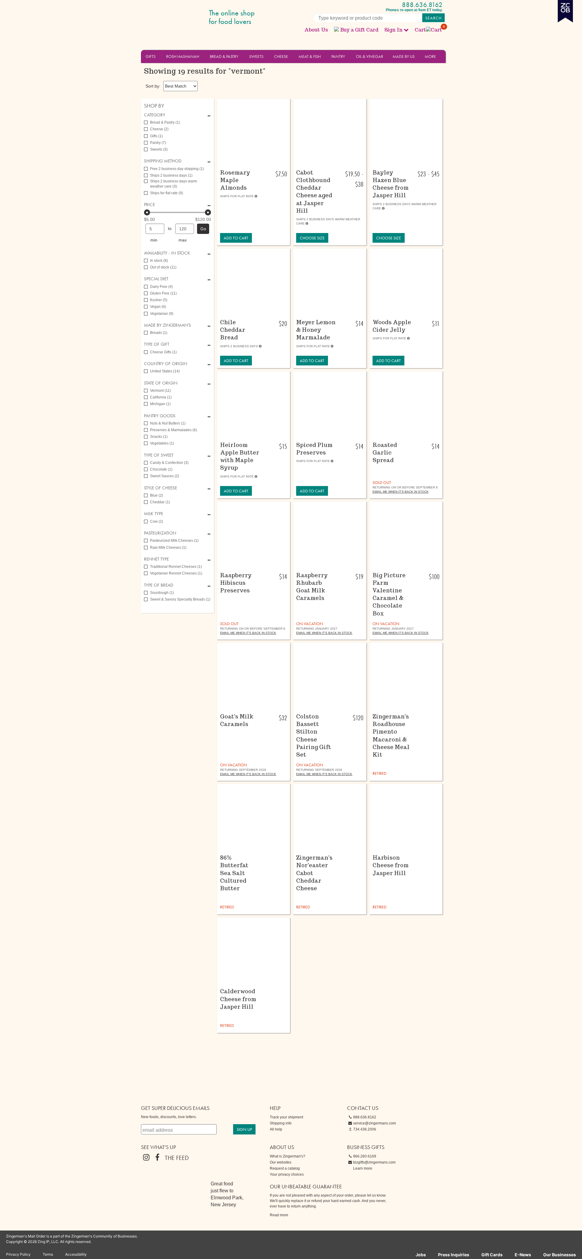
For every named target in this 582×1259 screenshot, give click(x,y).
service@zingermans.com (374, 1123)
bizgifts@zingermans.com (374, 1162)
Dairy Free (161, 287)
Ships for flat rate (166, 193)
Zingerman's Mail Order (187, 17)
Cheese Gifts (163, 352)
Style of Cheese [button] (160, 488)
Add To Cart (236, 238)
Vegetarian (161, 313)
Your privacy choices (287, 1174)
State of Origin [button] (160, 383)
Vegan (158, 307)
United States (165, 371)
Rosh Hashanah (182, 56)
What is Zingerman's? (287, 1156)
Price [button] (149, 204)
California (161, 397)
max (183, 240)
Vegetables (162, 443)
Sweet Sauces (164, 476)
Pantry (338, 56)
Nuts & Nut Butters (168, 423)
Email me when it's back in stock (401, 491)
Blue (156, 495)
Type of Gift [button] (156, 344)
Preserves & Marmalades (173, 430)
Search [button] (433, 18)
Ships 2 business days (171, 175)
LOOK (250, 161)
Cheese (281, 56)
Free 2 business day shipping (177, 169)
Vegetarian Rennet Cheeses (176, 573)
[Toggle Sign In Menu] (406, 29)
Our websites (280, 1162)
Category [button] (154, 115)
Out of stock (163, 267)
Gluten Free (163, 293)
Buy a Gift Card (359, 30)
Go (203, 228)
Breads (158, 333)
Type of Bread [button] (158, 585)
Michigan (160, 404)
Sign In (393, 30)
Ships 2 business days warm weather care (173, 183)
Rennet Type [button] (156, 559)
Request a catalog (285, 1168)
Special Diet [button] (156, 278)
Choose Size (312, 238)
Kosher (158, 300)
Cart (429, 30)
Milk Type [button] (153, 513)
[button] (159, 56)
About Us (316, 30)
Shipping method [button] (162, 161)
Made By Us (404, 56)
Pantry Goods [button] (160, 415)
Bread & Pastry (224, 56)
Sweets (256, 56)
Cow (156, 521)
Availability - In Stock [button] (167, 253)
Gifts (151, 56)
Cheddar (160, 502)
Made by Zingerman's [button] (167, 325)
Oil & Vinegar (369, 56)
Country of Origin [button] (165, 363)
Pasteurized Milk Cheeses (174, 540)
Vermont (160, 390)
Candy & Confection (169, 463)
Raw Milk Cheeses (168, 547)
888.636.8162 (422, 4)
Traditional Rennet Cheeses (176, 567)
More (430, 56)
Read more (279, 1215)
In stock (159, 260)
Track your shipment (286, 1117)
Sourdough (162, 593)
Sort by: (153, 86)
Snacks (159, 437)
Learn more (362, 1168)
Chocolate (161, 469)
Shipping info (281, 1123)
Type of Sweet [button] (158, 455)
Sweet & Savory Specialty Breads (180, 599)
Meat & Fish (310, 56)
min (153, 240)
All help (276, 1129)
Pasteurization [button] (160, 533)
